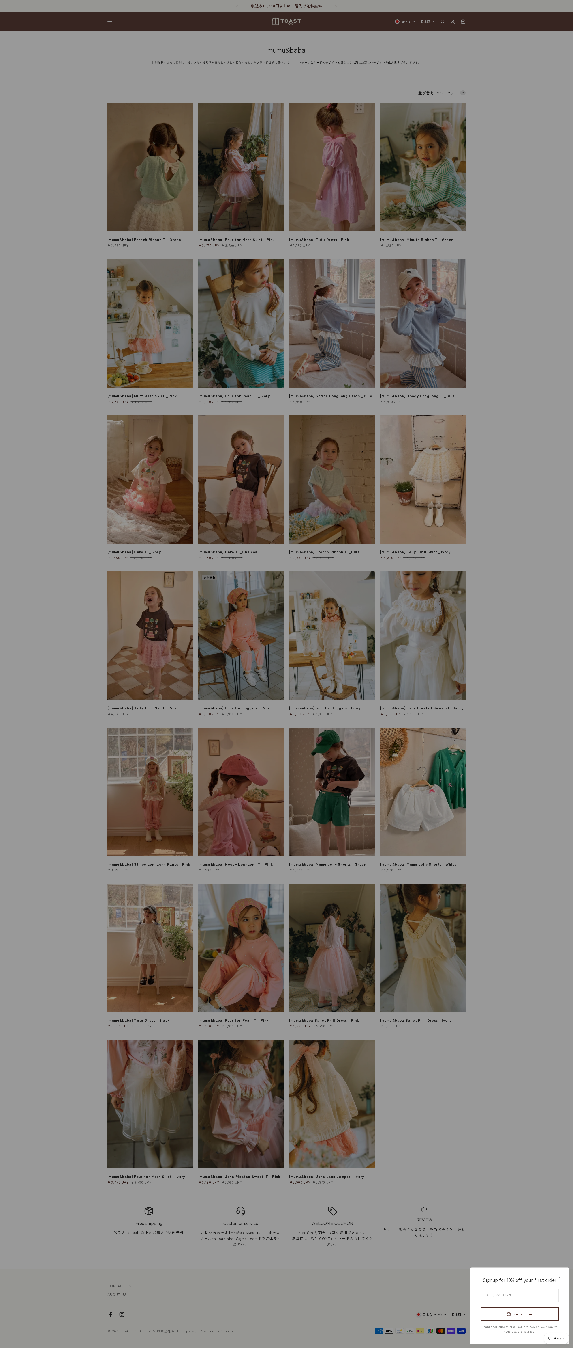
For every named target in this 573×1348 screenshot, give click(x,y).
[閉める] (560, 1276)
